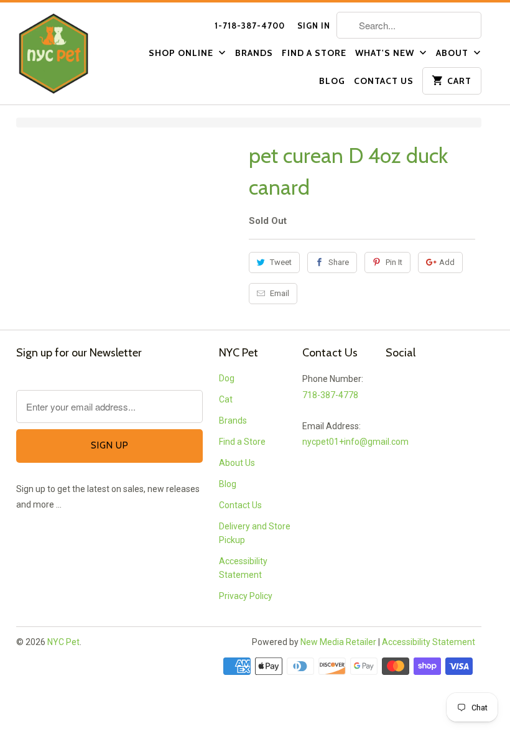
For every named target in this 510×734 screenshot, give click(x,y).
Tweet (281, 262)
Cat (226, 399)
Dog (226, 378)
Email (279, 293)
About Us (237, 463)
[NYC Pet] (69, 53)
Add (447, 262)
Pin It (394, 262)
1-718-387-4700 (250, 25)
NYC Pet (63, 642)
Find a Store (314, 52)
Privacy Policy (245, 596)
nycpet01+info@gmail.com (355, 442)
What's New (386, 52)
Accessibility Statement (428, 642)
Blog (332, 80)
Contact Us (384, 80)
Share (338, 262)
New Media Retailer (338, 642)
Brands (254, 52)
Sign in (313, 25)
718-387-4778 (330, 395)
